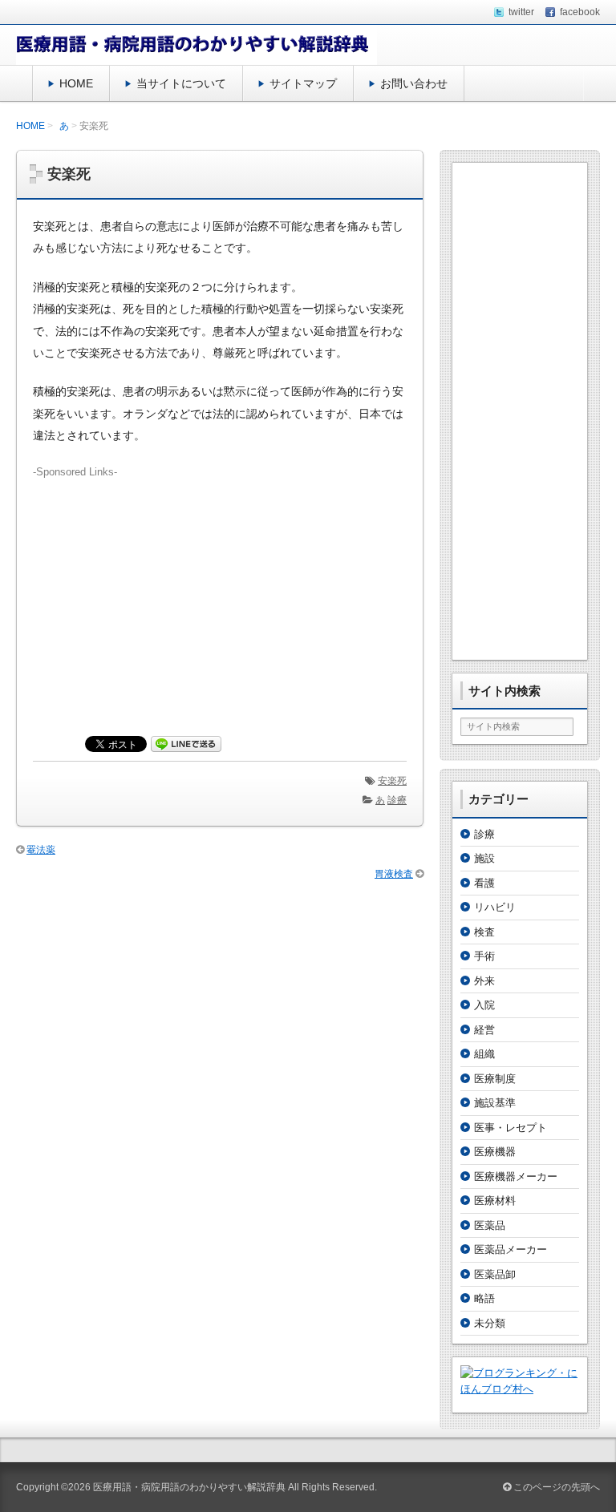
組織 (484, 1054)
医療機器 (495, 1152)
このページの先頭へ (555, 1487)
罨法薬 (40, 849)
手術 (484, 956)
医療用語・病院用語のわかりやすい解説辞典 (189, 1487)
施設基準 (495, 1103)
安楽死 (392, 780)
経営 (484, 1030)
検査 (484, 932)
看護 (484, 883)
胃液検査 (394, 873)
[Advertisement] (220, 591)
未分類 (489, 1323)
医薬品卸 (495, 1274)
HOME (76, 83)
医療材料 (495, 1201)
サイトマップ (303, 83)
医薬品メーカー (510, 1249)
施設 (484, 858)
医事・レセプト (510, 1128)
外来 (484, 981)
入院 (484, 1005)
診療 (397, 800)
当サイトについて (181, 83)
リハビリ (495, 907)
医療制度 (495, 1079)
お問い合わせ (414, 83)
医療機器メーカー (515, 1176)
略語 (484, 1298)
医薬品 (489, 1225)
